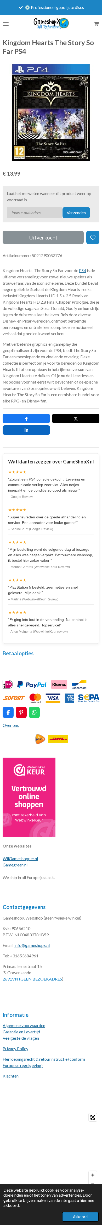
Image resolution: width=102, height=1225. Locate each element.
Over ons (11, 725)
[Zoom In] (93, 1175)
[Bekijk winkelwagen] (96, 24)
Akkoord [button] (80, 1216)
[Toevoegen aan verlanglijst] (92, 237)
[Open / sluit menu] (6, 24)
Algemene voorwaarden (24, 1025)
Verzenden (76, 212)
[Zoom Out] (93, 1183)
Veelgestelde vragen (21, 1037)
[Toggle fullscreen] (93, 1117)
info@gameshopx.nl (32, 945)
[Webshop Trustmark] (29, 835)
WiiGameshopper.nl (20, 858)
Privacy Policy (15, 1048)
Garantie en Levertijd (21, 1031)
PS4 (82, 270)
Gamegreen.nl (15, 864)
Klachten (11, 1075)
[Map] (51, 1150)
